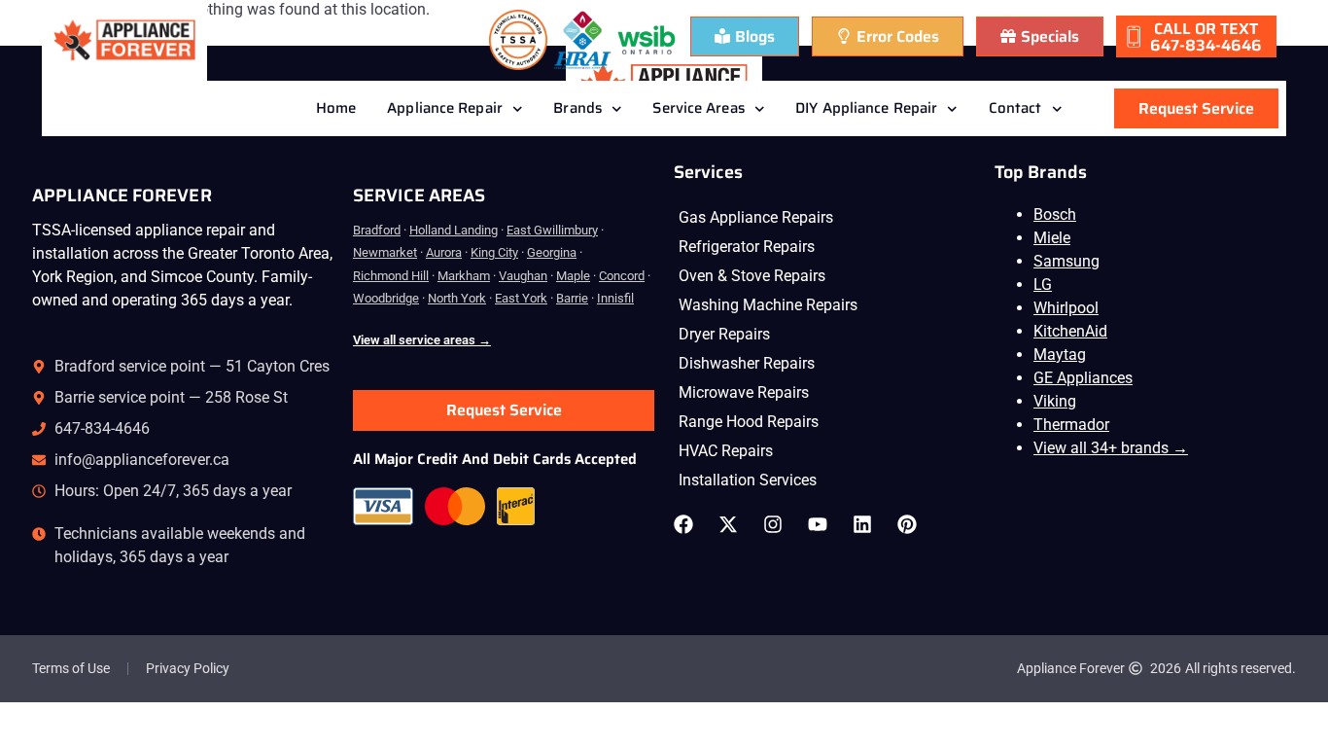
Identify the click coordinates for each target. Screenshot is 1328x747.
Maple (573, 275)
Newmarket (385, 252)
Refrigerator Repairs (747, 246)
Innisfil (615, 298)
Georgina (552, 252)
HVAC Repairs (726, 451)
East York (521, 298)
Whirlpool (1066, 308)
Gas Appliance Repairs (756, 217)
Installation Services (748, 480)
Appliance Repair (445, 108)
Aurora (444, 252)
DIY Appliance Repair (866, 108)
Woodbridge (386, 298)
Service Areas (698, 108)
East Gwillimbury (552, 230)
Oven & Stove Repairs (752, 276)
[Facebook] (688, 524)
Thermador (1071, 424)
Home (336, 108)
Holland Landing (453, 230)
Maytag (1059, 354)
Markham (463, 275)
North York (457, 298)
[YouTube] (822, 524)
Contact (1015, 108)
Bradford (377, 230)
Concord (622, 275)
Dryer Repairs (724, 334)
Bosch (1054, 214)
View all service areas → (422, 340)
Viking (1054, 401)
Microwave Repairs (744, 392)
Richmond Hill (391, 275)
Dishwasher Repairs (747, 363)
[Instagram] (777, 524)
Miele (1051, 238)
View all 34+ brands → (1110, 448)
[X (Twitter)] (733, 524)
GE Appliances (1083, 378)
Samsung (1066, 261)
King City (494, 252)
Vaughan (523, 275)
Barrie (572, 298)
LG (1042, 284)
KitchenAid (1070, 331)
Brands (577, 108)
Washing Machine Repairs (768, 305)
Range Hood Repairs (749, 421)
